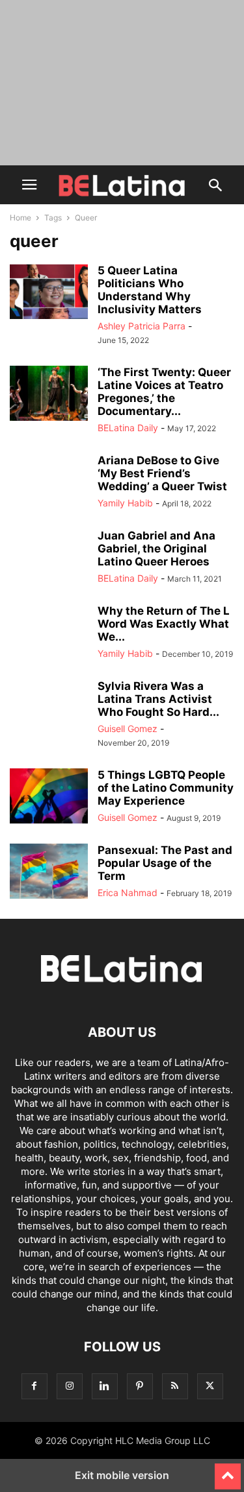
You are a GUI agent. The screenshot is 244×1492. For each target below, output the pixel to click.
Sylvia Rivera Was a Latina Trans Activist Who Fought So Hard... (158, 699)
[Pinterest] (140, 1386)
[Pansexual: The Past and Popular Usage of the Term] (49, 873)
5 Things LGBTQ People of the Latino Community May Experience (166, 787)
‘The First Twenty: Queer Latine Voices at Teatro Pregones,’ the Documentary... (164, 392)
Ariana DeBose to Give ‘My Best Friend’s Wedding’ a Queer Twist (162, 473)
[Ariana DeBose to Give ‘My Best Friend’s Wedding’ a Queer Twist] (49, 483)
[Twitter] (210, 1386)
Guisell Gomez (127, 728)
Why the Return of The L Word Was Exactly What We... (164, 623)
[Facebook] (34, 1386)
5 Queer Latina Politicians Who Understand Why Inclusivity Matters (150, 290)
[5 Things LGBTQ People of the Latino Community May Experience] (49, 797)
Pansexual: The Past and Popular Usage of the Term (165, 863)
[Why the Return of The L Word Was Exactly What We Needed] (49, 633)
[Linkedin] (105, 1386)
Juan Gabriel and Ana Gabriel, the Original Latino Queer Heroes (156, 548)
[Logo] (122, 993)
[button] (29, 184)
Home (20, 217)
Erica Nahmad (127, 892)
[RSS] (175, 1386)
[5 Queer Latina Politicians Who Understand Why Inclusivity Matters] (49, 293)
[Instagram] (70, 1386)
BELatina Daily (128, 427)
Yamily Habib (125, 502)
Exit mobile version (122, 1475)
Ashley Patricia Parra (141, 325)
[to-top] (228, 1470)
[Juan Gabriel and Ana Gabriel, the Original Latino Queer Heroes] (49, 558)
